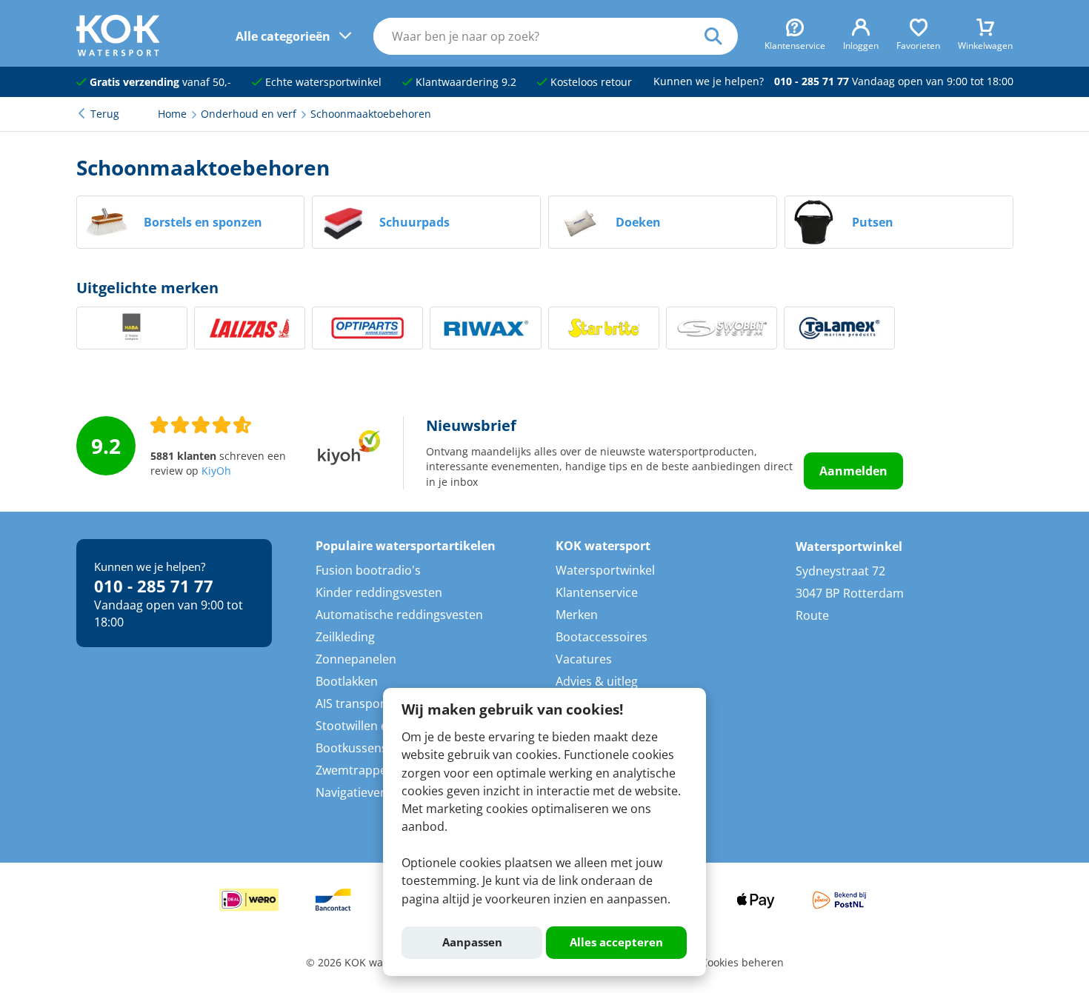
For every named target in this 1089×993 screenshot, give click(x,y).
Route (812, 615)
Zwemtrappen (355, 770)
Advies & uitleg (597, 681)
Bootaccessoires (601, 637)
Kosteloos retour (589, 82)
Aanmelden (853, 471)
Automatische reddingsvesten (399, 614)
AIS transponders (364, 703)
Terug (104, 114)
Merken (577, 614)
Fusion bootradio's (368, 570)
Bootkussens (351, 748)
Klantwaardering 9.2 (464, 82)
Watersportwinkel (605, 570)
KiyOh (216, 471)
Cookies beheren (742, 962)
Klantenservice (597, 592)
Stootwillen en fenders (378, 726)
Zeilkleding (345, 637)
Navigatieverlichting (371, 792)
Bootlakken (347, 681)
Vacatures (584, 659)
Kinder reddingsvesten (379, 592)
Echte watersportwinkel (322, 82)
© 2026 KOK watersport (364, 962)
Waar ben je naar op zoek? (721, 36)
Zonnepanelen (356, 659)
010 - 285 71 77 (811, 81)
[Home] (118, 52)
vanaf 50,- (160, 82)
